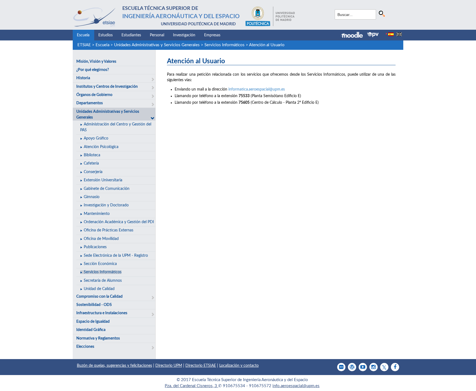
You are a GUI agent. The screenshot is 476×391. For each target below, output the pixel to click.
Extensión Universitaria (103, 180)
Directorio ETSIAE (200, 366)
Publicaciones (95, 247)
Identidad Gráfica (91, 330)
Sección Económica (100, 264)
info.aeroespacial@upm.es (296, 386)
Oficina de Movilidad (101, 239)
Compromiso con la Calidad (99, 297)
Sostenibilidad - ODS (94, 305)
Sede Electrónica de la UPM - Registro (116, 256)
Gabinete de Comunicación (106, 189)
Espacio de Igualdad (93, 322)
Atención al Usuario (267, 45)
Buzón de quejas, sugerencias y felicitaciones (114, 366)
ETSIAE (84, 45)
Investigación (184, 35)
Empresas (212, 35)
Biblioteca (92, 155)
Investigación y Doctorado (106, 205)
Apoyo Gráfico (96, 138)
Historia (83, 78)
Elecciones (85, 347)
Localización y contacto (239, 366)
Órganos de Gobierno (94, 95)
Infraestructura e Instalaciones (101, 313)
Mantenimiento (97, 214)
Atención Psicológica (101, 147)
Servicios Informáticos (224, 45)
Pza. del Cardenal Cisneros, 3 (191, 386)
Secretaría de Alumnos (103, 281)
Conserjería (93, 172)
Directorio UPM (168, 366)
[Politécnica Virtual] (372, 35)
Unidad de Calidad (99, 289)
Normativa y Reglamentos (98, 338)
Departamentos (89, 103)
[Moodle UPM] (354, 35)
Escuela (83, 35)
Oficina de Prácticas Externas (108, 230)
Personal (157, 35)
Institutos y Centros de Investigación (107, 87)
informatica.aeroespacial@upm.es (256, 89)
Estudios (105, 35)
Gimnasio (91, 197)
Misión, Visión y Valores (96, 62)
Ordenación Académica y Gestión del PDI (119, 222)
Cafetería (91, 163)
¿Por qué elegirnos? (92, 70)
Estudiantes (131, 35)
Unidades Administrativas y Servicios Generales (157, 45)
